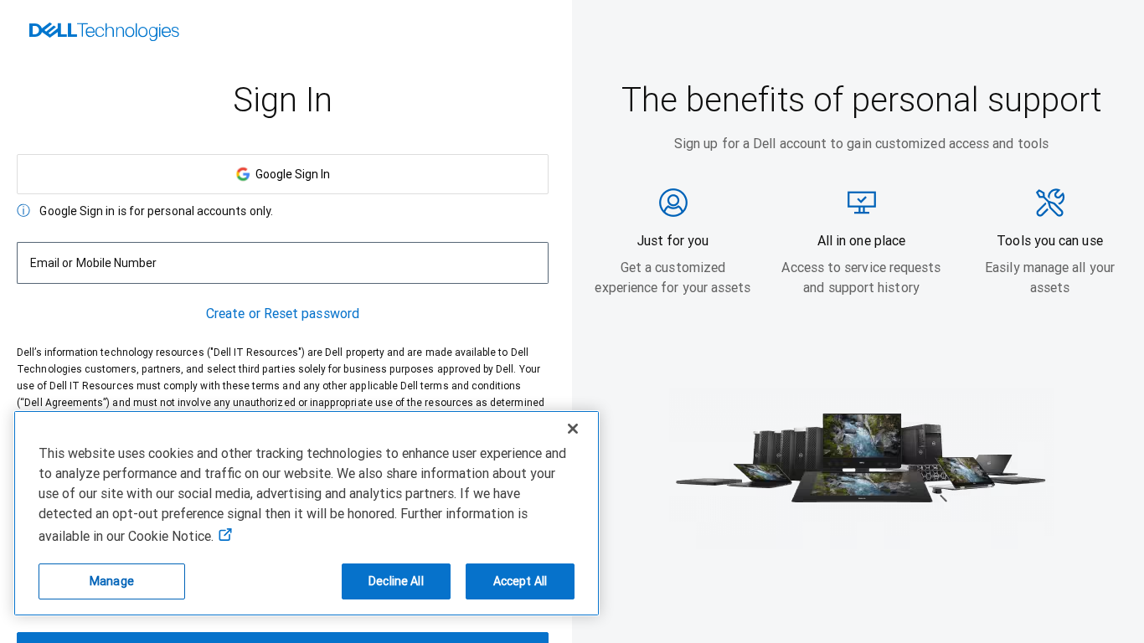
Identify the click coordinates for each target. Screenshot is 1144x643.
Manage (112, 581)
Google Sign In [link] (290, 174)
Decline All (396, 581)
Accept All (520, 581)
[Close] (572, 428)
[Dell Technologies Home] (104, 33)
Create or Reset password (282, 314)
